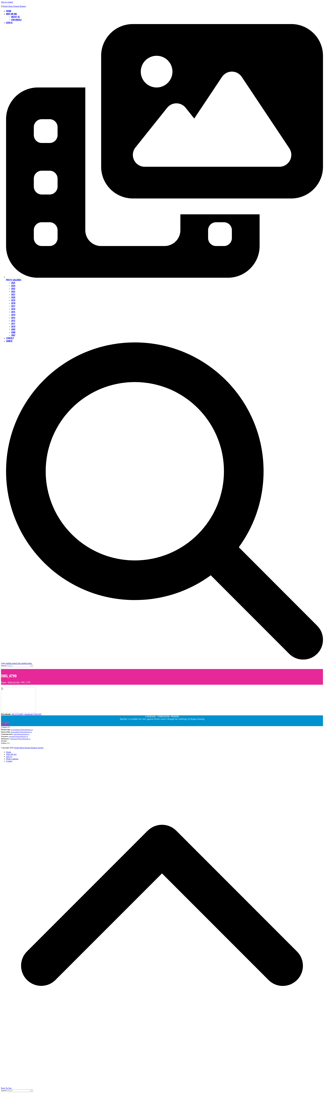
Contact (9, 761)
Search (3, 666)
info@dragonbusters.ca (21, 734)
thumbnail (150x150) (33, 714)
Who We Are (11, 754)
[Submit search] (32, 665)
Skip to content (7, 2)
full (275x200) (17, 714)
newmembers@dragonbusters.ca (22, 730)
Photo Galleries (12, 759)
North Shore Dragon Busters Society (29, 748)
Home (3, 682)
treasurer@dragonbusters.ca (18, 736)
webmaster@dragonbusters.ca (20, 739)
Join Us (9, 757)
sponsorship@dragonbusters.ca (21, 732)
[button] (16, 663)
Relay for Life (13, 682)
